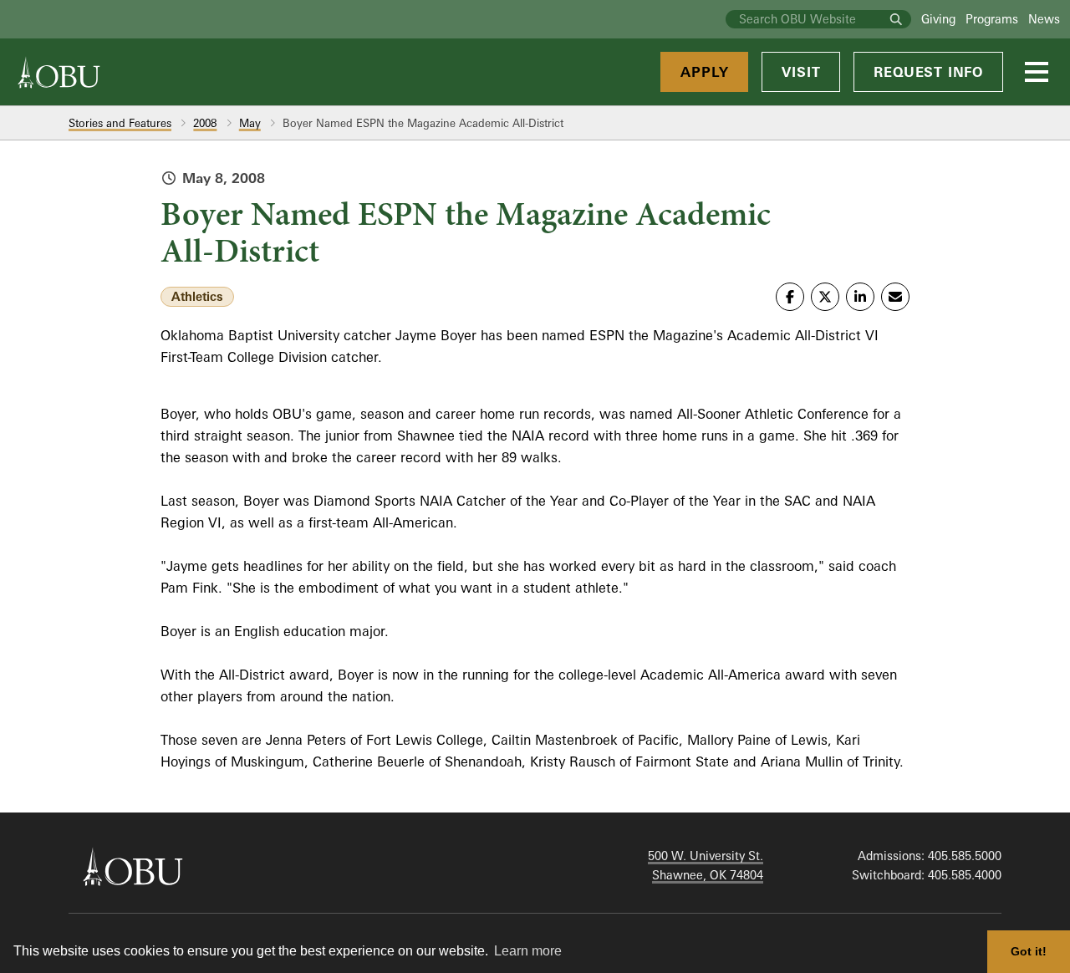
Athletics (197, 296)
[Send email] (895, 297)
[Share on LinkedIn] (860, 297)
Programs (992, 19)
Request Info (928, 72)
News (1044, 19)
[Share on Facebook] (790, 297)
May (250, 123)
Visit (801, 72)
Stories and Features (120, 123)
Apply (704, 72)
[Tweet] (825, 297)
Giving (938, 19)
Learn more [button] (528, 951)
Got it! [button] (1029, 951)
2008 (205, 123)
